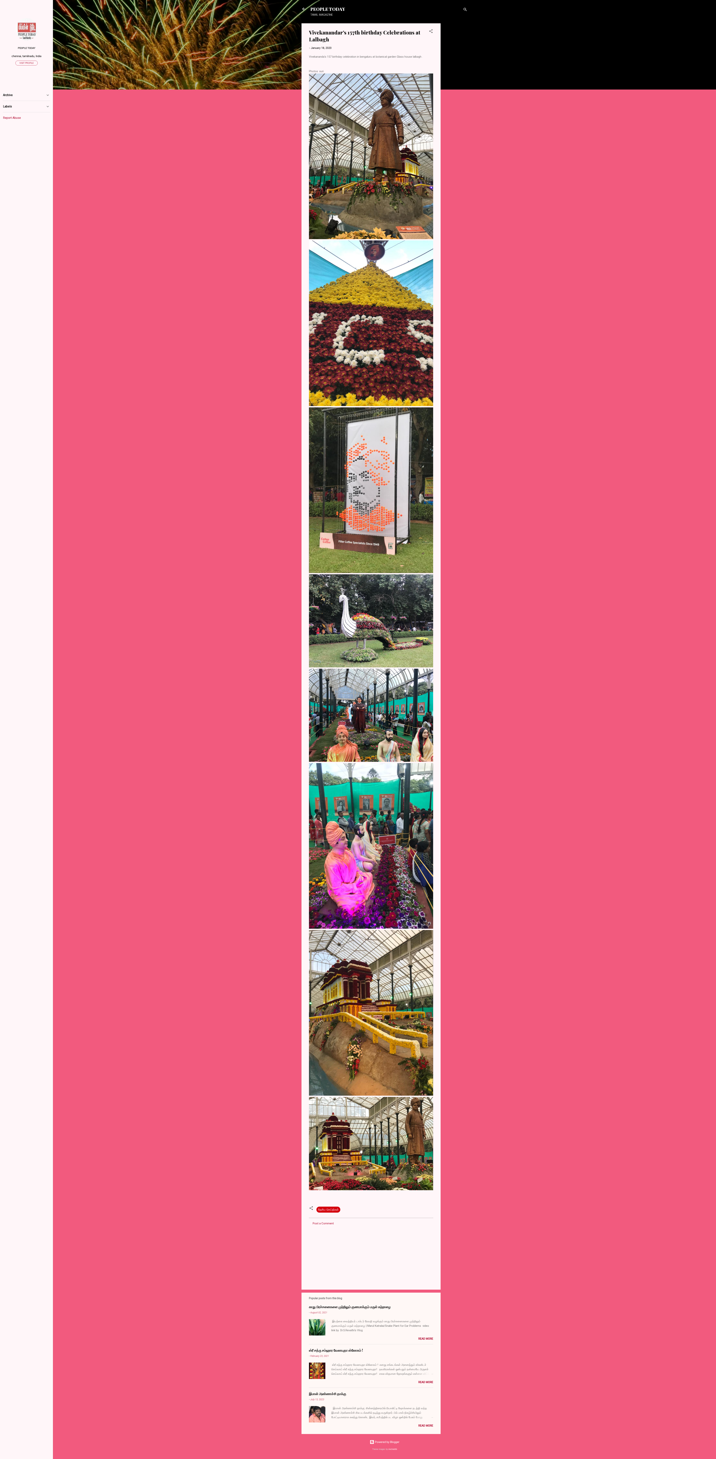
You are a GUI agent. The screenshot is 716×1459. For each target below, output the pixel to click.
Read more (425, 1338)
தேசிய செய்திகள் (328, 1209)
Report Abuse (12, 118)
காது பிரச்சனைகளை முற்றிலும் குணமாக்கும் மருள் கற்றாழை (350, 1307)
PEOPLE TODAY (327, 9)
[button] (431, 32)
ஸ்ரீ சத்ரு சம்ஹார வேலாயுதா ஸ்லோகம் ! (336, 1350)
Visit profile (26, 63)
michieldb (392, 1449)
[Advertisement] (455, 79)
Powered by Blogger (386, 1442)
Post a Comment (323, 1223)
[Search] (465, 10)
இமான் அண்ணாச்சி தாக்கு (327, 1393)
